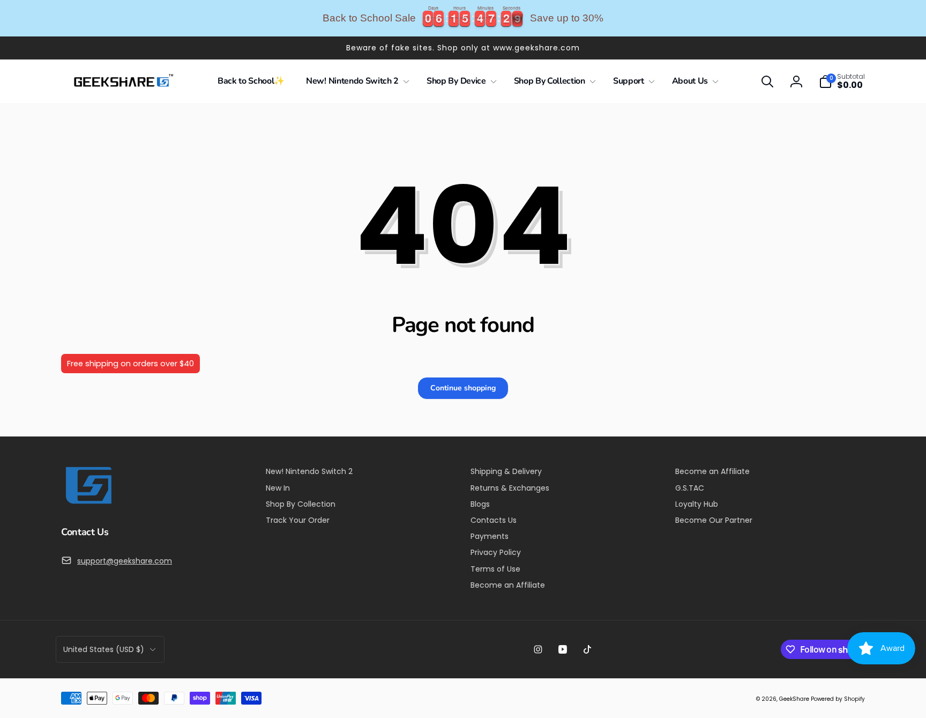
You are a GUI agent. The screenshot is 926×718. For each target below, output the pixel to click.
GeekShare (794, 699)
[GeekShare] (88, 503)
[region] (463, 18)
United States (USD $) (103, 649)
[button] (355, 81)
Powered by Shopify (838, 699)
